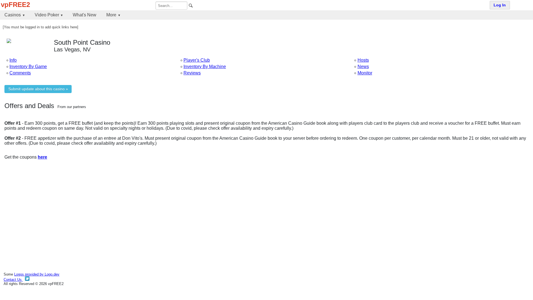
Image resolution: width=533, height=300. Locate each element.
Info (13, 60)
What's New (84, 14)
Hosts (363, 60)
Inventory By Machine (204, 66)
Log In (500, 5)
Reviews (192, 73)
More (111, 14)
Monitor (365, 73)
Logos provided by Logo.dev (36, 274)
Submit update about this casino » (38, 89)
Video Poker (47, 14)
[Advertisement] (171, 207)
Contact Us (13, 280)
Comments (20, 73)
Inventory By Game (28, 66)
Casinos (12, 14)
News (363, 66)
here (42, 157)
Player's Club (196, 60)
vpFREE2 (15, 4)
